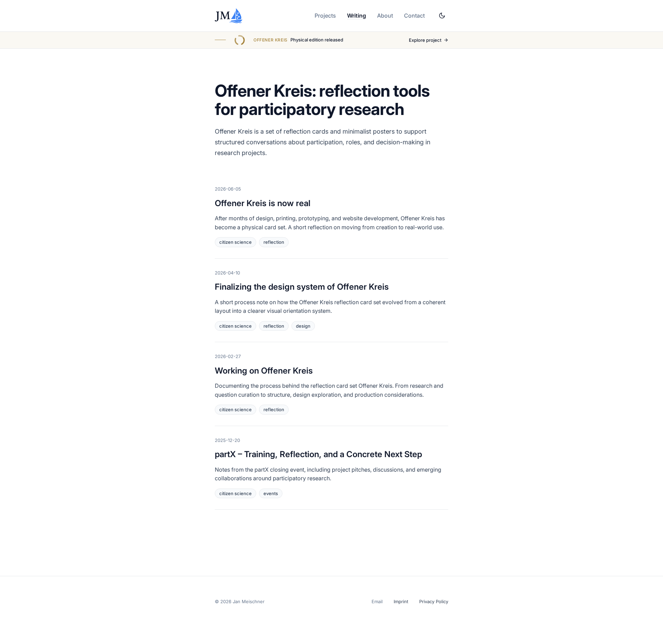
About (385, 15)
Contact (414, 15)
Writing (356, 15)
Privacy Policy (433, 601)
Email (377, 601)
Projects (325, 15)
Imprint (401, 601)
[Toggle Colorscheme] (442, 15)
